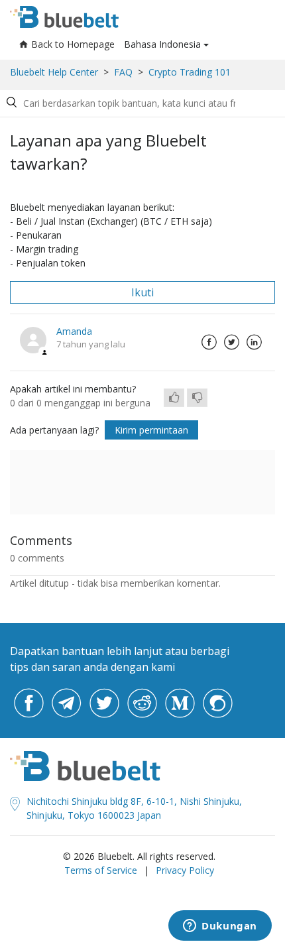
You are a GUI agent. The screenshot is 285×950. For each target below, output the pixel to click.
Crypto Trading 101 (189, 72)
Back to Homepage (73, 44)
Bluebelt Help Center (54, 72)
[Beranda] (64, 16)
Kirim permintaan (151, 430)
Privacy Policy (185, 870)
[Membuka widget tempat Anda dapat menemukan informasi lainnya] (220, 926)
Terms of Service (100, 870)
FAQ (123, 72)
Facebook (209, 342)
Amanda (74, 331)
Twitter (231, 342)
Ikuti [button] (142, 292)
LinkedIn (254, 342)
